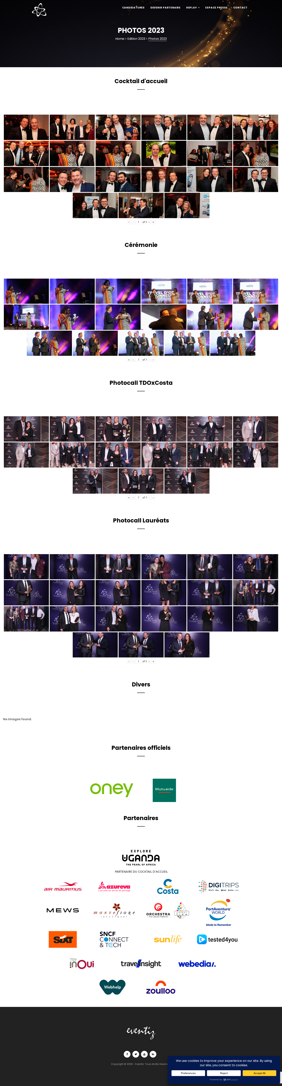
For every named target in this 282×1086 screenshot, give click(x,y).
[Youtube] (144, 1054)
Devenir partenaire (165, 7)
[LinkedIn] (153, 1054)
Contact (240, 7)
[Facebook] (127, 1054)
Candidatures (133, 7)
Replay (191, 7)
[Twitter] (135, 1054)
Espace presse (216, 7)
